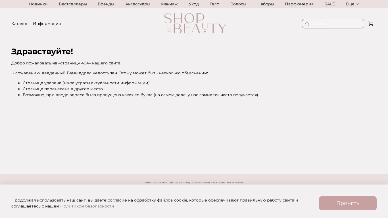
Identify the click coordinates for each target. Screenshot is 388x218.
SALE (330, 4)
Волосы (238, 4)
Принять (347, 203)
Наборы (265, 4)
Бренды (106, 4)
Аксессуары (137, 4)
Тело (214, 4)
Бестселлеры (73, 4)
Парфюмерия (299, 4)
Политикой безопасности (87, 206)
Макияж (169, 4)
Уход (194, 4)
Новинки (38, 4)
